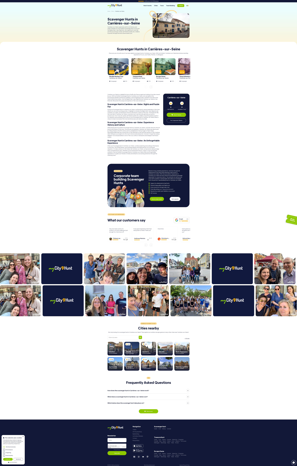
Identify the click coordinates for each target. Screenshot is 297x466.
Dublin (155, 428)
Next (151, 87)
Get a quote (175, 199)
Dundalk (156, 441)
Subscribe (117, 453)
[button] (13, 462)
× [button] (23, 436)
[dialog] (13, 449)
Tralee (172, 442)
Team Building (170, 5)
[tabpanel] (171, 106)
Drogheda (180, 439)
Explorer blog (136, 434)
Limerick (169, 428)
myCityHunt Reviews (138, 436)
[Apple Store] (138, 445)
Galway (164, 428)
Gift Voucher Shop (137, 431)
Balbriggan (157, 442)
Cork (159, 428)
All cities (187, 338)
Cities (156, 5)
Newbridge (163, 442)
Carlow (169, 441)
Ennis (173, 441)
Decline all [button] (18, 459)
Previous (145, 87)
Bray (160, 441)
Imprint (181, 465)
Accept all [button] (8, 459)
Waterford (174, 439)
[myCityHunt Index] (116, 5)
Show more (149, 411)
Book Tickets (177, 115)
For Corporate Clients (176, 120)
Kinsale (177, 442)
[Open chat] (293, 462)
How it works (148, 5)
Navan (164, 441)
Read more (17, 443)
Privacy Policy (117, 449)
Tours (162, 5)
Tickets (134, 429)
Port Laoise (183, 441)
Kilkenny (177, 441)
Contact (135, 438)
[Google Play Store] (138, 450)
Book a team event (157, 199)
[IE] (187, 5)
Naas (168, 442)
